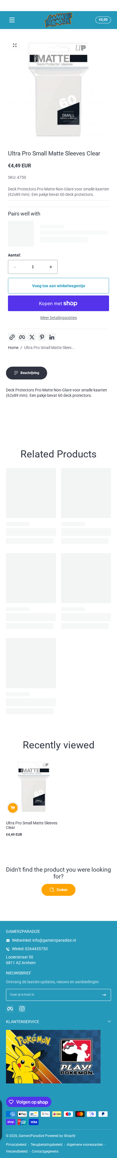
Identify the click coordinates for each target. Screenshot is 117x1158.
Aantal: (14, 255)
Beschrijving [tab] (29, 373)
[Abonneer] (104, 995)
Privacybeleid (16, 1145)
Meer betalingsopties (58, 317)
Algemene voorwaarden (85, 1145)
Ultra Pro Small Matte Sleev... (49, 347)
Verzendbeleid (17, 1151)
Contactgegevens (45, 1151)
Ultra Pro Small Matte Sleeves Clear (31, 825)
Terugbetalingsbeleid (46, 1145)
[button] (102, 20)
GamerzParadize (31, 1136)
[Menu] (12, 20)
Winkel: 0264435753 (30, 948)
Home (13, 347)
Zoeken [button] (62, 890)
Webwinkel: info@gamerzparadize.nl (44, 940)
